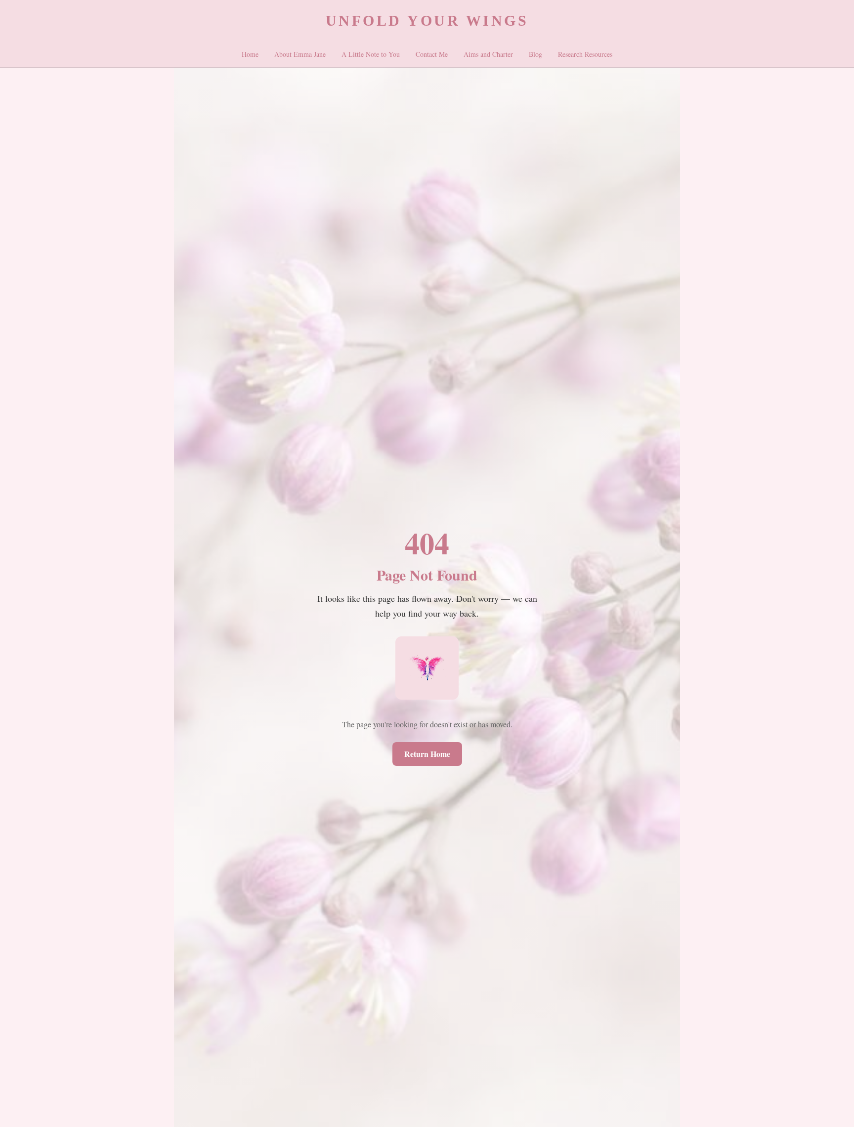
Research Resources (585, 54)
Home (250, 54)
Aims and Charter (488, 54)
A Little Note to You (371, 54)
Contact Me (432, 54)
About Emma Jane (300, 54)
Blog (535, 54)
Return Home (427, 753)
